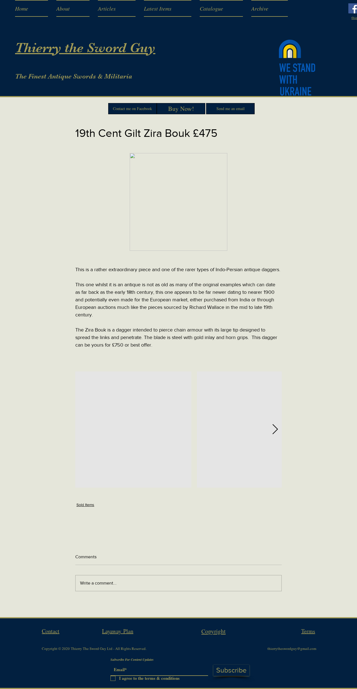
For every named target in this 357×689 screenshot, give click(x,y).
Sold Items (85, 504)
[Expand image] (133, 429)
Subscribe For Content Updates (132, 659)
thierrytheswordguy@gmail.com (291, 648)
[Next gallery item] (275, 429)
